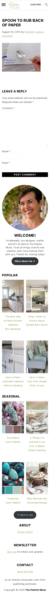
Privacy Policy (25, 532)
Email (6, 162)
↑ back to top (25, 515)
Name (6, 151)
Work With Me (25, 571)
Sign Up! (12, 551)
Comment (8, 108)
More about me (23, 261)
